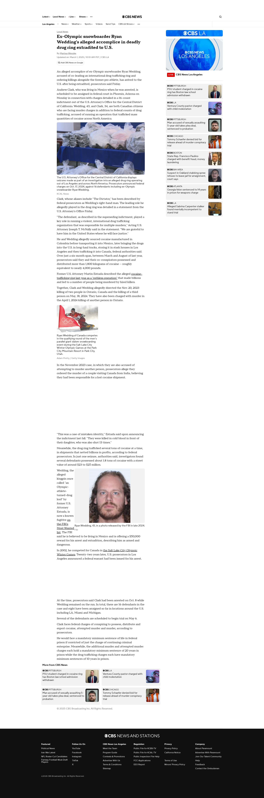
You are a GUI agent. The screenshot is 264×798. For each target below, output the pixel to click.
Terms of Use (170, 760)
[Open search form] (220, 17)
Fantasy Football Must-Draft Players (54, 761)
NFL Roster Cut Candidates (54, 756)
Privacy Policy (171, 748)
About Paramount (203, 748)
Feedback (200, 764)
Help (197, 760)
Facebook (77, 752)
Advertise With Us (111, 760)
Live (72, 16)
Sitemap (107, 768)
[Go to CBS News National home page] (132, 16)
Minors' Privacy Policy (174, 764)
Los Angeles (48, 24)
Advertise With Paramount (207, 752)
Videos (99, 24)
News (64, 24)
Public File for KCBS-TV (145, 748)
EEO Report (139, 764)
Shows (82, 17)
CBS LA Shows (126, 24)
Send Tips (110, 24)
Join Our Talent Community (208, 756)
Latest (45, 17)
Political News (48, 748)
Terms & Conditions (112, 764)
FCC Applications (142, 760)
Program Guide (110, 752)
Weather (76, 24)
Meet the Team (110, 748)
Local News (59, 17)
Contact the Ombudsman (207, 768)
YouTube (76, 748)
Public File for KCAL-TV (145, 752)
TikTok (75, 760)
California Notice (172, 752)
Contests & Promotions (114, 756)
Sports (88, 24)
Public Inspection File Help (146, 756)
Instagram (76, 756)
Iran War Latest (48, 752)
